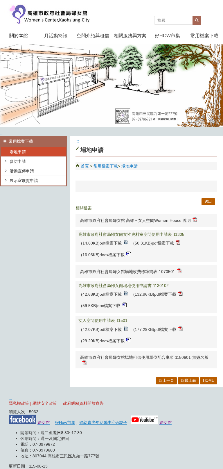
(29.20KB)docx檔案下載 (103, 340)
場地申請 (18, 151)
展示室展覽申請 (24, 180)
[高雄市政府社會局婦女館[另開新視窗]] (111, 85)
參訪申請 (18, 161)
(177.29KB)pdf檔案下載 (154, 329)
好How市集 (65, 422)
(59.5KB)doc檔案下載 (100, 305)
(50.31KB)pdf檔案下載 (153, 243)
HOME (208, 380)
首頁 (85, 166)
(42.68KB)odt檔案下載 (101, 294)
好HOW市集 (167, 35)
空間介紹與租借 (93, 35)
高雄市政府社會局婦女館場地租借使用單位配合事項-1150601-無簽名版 (144, 357)
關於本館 (18, 35)
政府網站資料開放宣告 (83, 403)
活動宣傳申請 (22, 171)
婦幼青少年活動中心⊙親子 (103, 422)
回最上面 (188, 380)
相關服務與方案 (130, 35)
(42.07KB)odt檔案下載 (101, 329)
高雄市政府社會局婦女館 (49, 14)
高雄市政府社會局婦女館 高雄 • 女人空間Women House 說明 (135, 220)
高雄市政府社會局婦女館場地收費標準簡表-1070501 (127, 271)
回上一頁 (166, 380)
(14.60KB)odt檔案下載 (101, 243)
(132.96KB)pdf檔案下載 (154, 294)
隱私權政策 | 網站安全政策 (33, 403)
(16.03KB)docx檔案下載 (103, 254)
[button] (197, 20)
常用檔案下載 (204, 35)
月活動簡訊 (55, 35)
